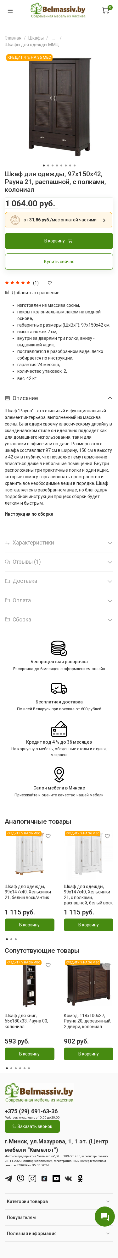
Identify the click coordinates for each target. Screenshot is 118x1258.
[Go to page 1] (7, 939)
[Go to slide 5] (61, 165)
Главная (13, 38)
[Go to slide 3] (52, 165)
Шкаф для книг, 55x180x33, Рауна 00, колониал (26, 1021)
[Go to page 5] (24, 1068)
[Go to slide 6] (66, 165)
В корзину (29, 924)
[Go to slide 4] (57, 165)
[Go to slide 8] (75, 165)
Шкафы (36, 38)
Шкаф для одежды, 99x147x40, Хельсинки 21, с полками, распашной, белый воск (88, 895)
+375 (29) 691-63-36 (31, 1111)
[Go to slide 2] (48, 165)
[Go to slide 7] (70, 165)
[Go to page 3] (16, 939)
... (54, 38)
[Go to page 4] (20, 1068)
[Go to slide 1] (44, 165)
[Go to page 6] (29, 1068)
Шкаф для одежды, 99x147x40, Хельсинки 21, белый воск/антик (28, 892)
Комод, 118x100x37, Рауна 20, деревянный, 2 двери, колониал (87, 1021)
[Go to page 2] (11, 939)
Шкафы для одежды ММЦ (32, 44)
